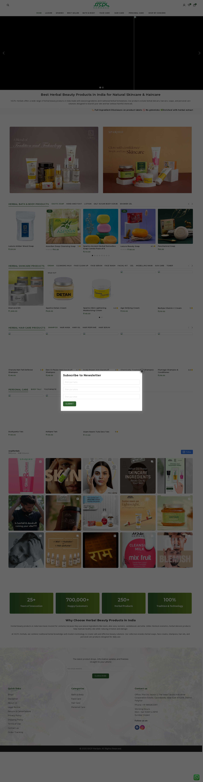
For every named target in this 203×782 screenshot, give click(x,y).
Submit (70, 404)
